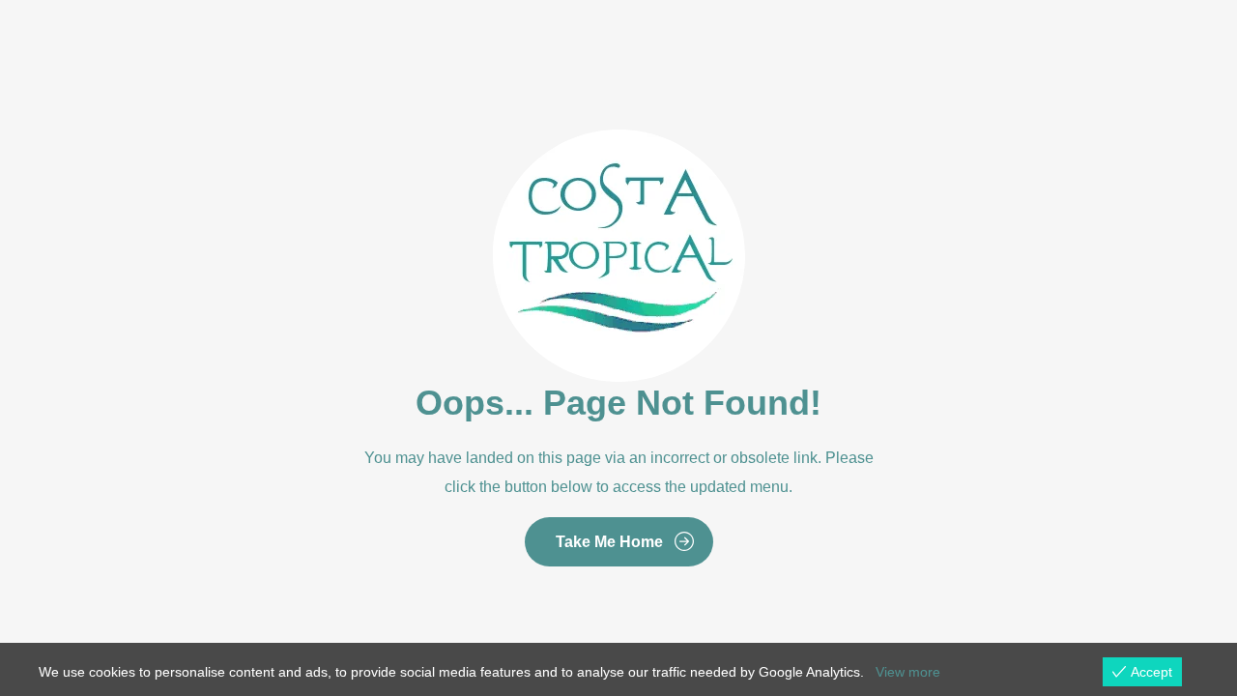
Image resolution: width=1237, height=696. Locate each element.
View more (908, 672)
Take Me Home (609, 542)
